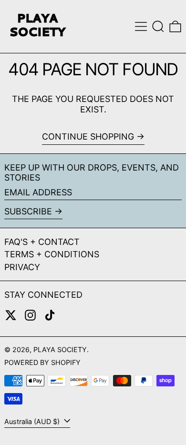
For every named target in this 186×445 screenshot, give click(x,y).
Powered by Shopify (42, 362)
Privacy (22, 267)
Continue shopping (88, 136)
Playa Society (60, 349)
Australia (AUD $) (33, 421)
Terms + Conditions (51, 254)
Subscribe (28, 211)
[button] (158, 26)
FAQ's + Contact (42, 242)
